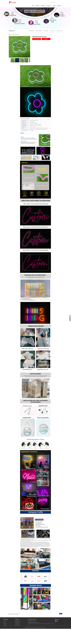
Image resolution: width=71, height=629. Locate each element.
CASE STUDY (49, 5)
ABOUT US (37, 5)
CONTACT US (59, 5)
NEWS (54, 5)
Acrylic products (52, 30)
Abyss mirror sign (59, 30)
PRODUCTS (43, 5)
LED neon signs (46, 30)
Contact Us (5, 625)
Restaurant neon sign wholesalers (15, 613)
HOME (33, 5)
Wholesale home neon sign (14, 614)
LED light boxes (31, 30)
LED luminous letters (39, 30)
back (60, 613)
